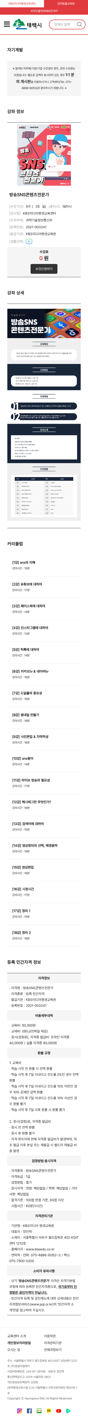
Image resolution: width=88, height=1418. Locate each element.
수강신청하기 (44, 269)
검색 (79, 24)
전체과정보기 (53, 1350)
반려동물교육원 (66, 3)
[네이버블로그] (39, 1412)
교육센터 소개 (16, 1336)
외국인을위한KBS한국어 (44, 11)
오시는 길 (13, 1350)
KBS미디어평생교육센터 (22, 3)
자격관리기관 (53, 1343)
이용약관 (50, 1336)
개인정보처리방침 (19, 1343)
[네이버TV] (68, 1412)
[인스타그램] (19, 1412)
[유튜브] (58, 1412)
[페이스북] (29, 1412)
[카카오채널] (48, 1412)
